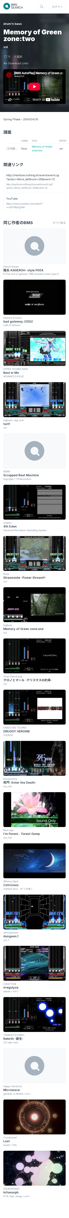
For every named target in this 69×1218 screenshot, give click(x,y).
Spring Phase (11, 119)
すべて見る (59, 222)
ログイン (57, 6)
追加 (19, 56)
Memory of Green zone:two (42, 148)
